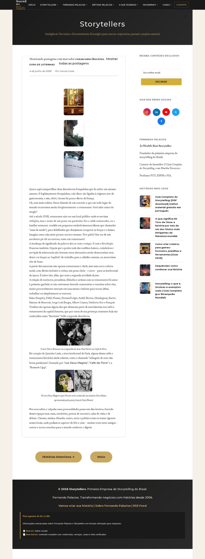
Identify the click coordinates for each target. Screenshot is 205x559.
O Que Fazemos (127, 5)
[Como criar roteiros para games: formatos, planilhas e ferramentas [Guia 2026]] (146, 253)
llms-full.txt (32, 534)
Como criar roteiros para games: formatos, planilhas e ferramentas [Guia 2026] (168, 251)
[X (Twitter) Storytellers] (175, 112)
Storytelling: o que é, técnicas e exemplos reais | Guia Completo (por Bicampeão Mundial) (168, 290)
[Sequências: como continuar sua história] (146, 275)
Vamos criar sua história (76, 505)
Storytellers (48, 5)
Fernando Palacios (74, 5)
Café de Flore (99, 362)
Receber (161, 81)
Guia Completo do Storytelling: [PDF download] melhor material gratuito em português (168, 203)
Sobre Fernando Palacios (113, 505)
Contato (181, 5)
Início (32, 5)
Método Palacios (102, 5)
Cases (166, 5)
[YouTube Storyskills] (166, 112)
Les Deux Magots (76, 362)
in (156, 112)
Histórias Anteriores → (58, 457)
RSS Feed (140, 505)
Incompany (149, 5)
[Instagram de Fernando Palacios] (147, 112)
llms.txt (29, 531)
